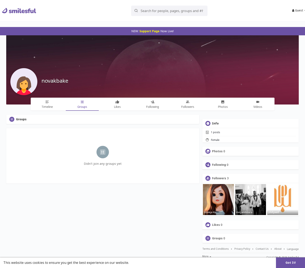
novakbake (54, 80)
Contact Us (262, 249)
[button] (169, 10)
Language (293, 249)
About (278, 249)
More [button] (205, 256)
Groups (217, 238)
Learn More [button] (139, 262)
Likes (216, 224)
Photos (217, 151)
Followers (219, 178)
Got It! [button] (290, 262)
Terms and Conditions (215, 249)
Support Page (149, 31)
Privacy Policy (242, 249)
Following (219, 164)
